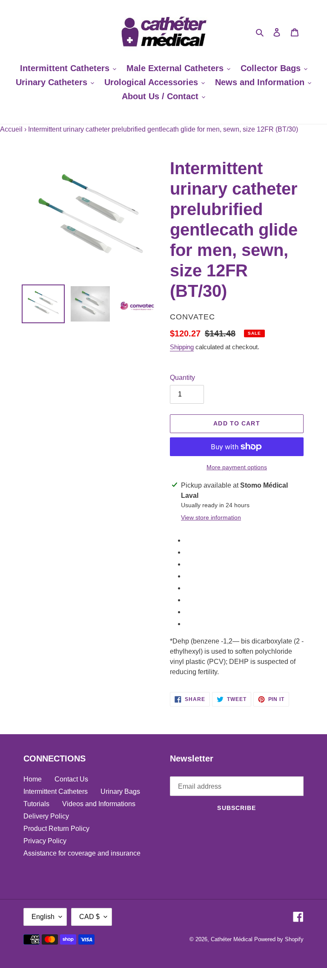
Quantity (182, 377)
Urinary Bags (120, 791)
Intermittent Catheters (55, 791)
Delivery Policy (46, 816)
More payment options (237, 467)
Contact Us (71, 779)
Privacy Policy (44, 840)
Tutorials (36, 803)
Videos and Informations (98, 803)
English (43, 916)
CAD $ (89, 916)
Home (32, 779)
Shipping (182, 346)
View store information (211, 517)
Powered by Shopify (279, 939)
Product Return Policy (56, 828)
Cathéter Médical (231, 939)
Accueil (11, 129)
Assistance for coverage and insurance (82, 853)
